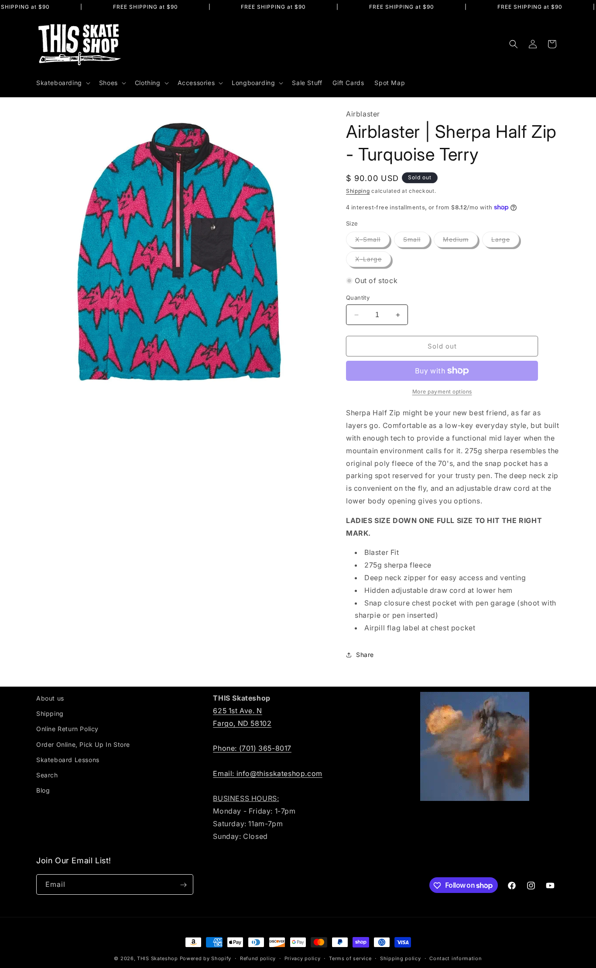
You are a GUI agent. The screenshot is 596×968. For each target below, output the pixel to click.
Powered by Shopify (206, 958)
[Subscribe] (183, 885)
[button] (62, 83)
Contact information (455, 958)
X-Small (372, 241)
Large (505, 241)
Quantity (358, 297)
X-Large (373, 261)
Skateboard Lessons (67, 759)
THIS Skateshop (157, 958)
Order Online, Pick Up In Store (83, 744)
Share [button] (365, 654)
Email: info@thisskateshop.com (267, 773)
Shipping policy (400, 958)
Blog (43, 790)
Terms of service (350, 958)
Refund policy (258, 958)
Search (47, 775)
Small (416, 241)
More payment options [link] (442, 391)
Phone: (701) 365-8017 (252, 748)
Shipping (358, 191)
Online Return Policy (67, 728)
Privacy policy (302, 958)
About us (50, 698)
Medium (460, 241)
